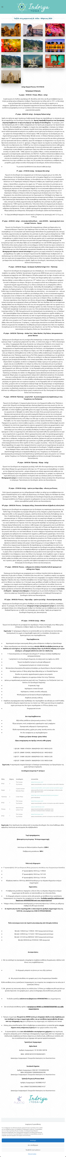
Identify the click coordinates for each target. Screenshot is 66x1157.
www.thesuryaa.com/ (37, 782)
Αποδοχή (33, 1140)
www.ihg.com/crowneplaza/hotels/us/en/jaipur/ (45, 795)
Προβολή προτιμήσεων (33, 1150)
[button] (2, 7)
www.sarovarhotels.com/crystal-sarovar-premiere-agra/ (47, 788)
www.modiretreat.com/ (37, 807)
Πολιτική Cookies (32, 1154)
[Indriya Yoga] (33, 7)
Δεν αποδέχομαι (33, 1145)
